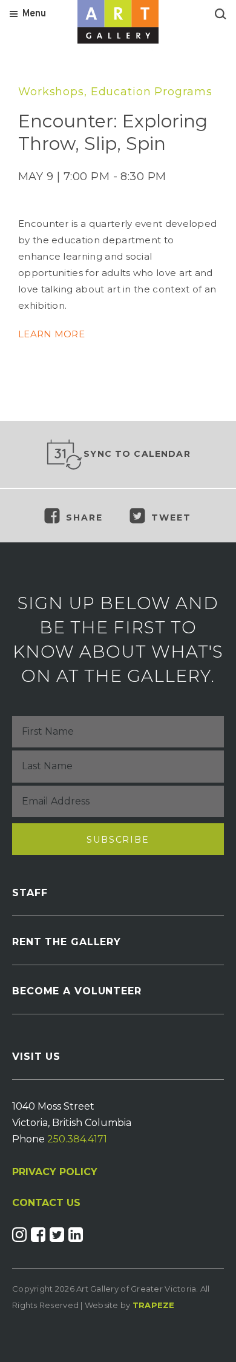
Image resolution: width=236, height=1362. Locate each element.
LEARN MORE (51, 334)
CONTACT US (46, 1203)
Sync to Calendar (137, 453)
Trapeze (154, 1305)
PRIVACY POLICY (54, 1172)
